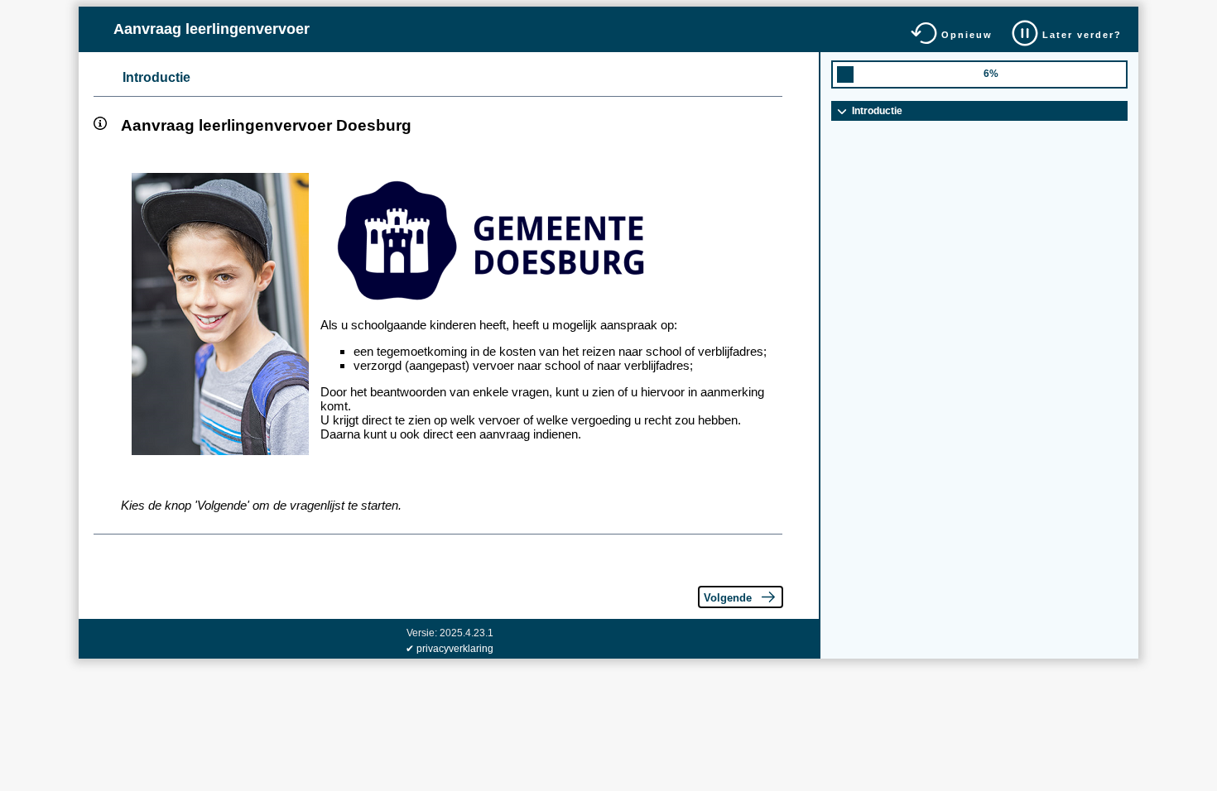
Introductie (156, 77)
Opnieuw (967, 35)
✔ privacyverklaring (449, 648)
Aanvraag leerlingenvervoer (211, 29)
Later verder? (1082, 35)
